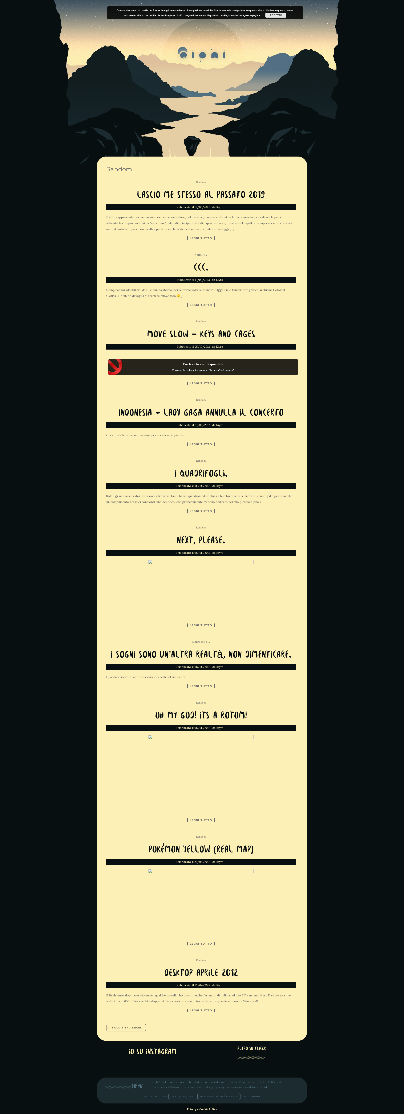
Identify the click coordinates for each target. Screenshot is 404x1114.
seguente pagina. (250, 15)
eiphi (202, 58)
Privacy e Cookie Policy (202, 1109)
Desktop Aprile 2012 (201, 973)
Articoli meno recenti (126, 1027)
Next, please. (201, 540)
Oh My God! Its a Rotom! (201, 715)
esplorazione (155, 1096)
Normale (200, 254)
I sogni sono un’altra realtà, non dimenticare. (200, 655)
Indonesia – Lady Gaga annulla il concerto (201, 413)
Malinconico (199, 641)
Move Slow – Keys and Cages (201, 334)
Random (201, 182)
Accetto (276, 15)
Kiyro (219, 207)
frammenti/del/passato (219, 1096)
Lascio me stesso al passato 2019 (201, 195)
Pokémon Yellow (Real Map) (201, 850)
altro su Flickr (251, 1048)
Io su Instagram (153, 1052)
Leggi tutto (201, 238)
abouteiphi (251, 1096)
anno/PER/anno (183, 1096)
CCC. (201, 268)
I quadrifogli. (201, 474)
